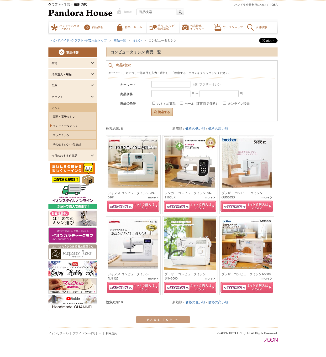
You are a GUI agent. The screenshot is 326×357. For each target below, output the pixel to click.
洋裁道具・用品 (62, 74)
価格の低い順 (195, 128)
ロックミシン (61, 135)
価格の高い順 (218, 128)
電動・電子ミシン (64, 116)
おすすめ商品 (166, 103)
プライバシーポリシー (87, 333)
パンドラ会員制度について (251, 4)
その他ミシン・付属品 (67, 144)
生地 (54, 63)
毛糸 (54, 85)
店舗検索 (261, 27)
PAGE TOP (161, 319)
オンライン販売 (238, 103)
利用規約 (111, 333)
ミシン (56, 108)
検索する (163, 112)
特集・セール (133, 27)
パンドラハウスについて (69, 27)
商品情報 (98, 27)
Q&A (275, 4)
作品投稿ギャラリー (197, 27)
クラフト (57, 96)
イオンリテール (58, 333)
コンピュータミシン (65, 126)
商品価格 (126, 94)
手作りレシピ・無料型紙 (168, 27)
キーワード (128, 84)
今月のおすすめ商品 (64, 155)
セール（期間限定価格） (202, 103)
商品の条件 (128, 103)
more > (153, 197)
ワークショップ (233, 27)
